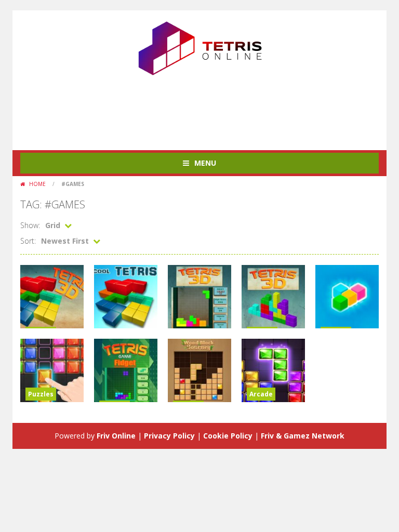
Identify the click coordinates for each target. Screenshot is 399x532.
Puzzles (41, 394)
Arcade (261, 394)
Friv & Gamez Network (302, 436)
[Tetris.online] (199, 47)
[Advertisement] (209, 108)
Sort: (28, 241)
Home (37, 184)
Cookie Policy (227, 436)
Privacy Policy (169, 436)
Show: (30, 225)
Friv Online (116, 436)
